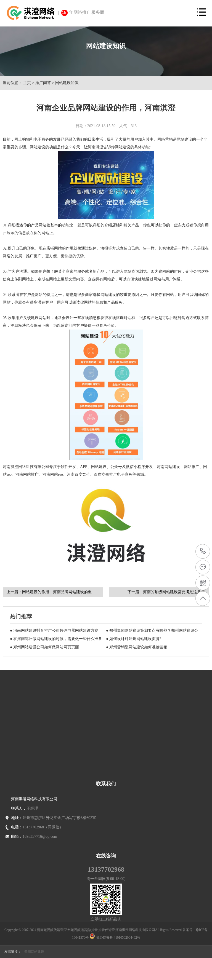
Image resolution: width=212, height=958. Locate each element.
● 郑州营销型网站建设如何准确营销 (136, 647)
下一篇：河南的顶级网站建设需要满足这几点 (166, 592)
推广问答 (43, 83)
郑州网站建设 (34, 952)
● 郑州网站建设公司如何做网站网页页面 (44, 647)
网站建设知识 (66, 83)
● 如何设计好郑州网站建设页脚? (133, 639)
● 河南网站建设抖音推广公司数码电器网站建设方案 (54, 630)
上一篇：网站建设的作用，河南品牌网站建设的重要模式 (49, 593)
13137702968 (203, 551)
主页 (27, 83)
